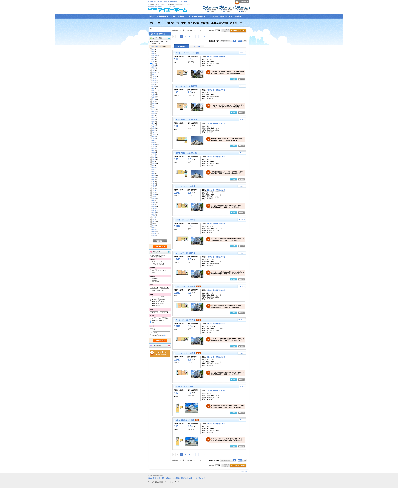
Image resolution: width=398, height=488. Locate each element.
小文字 (154, 126)
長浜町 (154, 196)
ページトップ (246, 471)
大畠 (153, 84)
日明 (153, 204)
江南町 (154, 78)
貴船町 (154, 103)
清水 (153, 109)
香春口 (154, 99)
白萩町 (154, 153)
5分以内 (160, 318)
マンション (155, 262)
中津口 (154, 194)
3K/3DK (162, 301)
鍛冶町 (154, 86)
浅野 (153, 53)
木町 (153, 105)
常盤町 (154, 186)
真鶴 (153, 215)
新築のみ (154, 335)
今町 (153, 70)
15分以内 (161, 320)
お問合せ (160, 353)
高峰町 (154, 175)
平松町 (154, 209)
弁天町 (154, 213)
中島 (153, 192)
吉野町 (154, 231)
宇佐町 (154, 76)
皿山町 (154, 136)
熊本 (153, 117)
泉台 (153, 64)
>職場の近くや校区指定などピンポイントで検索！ (162, 6)
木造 (153, 270)
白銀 (153, 151)
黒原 (153, 122)
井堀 (153, 68)
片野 (153, 88)
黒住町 (154, 120)
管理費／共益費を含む (158, 290)
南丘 (153, 219)
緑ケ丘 (154, 217)
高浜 (153, 171)
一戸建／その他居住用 (158, 264)
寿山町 (154, 159)
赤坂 (153, 51)
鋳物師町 (154, 72)
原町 (153, 200)
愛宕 (153, 59)
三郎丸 (154, 134)
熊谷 (153, 115)
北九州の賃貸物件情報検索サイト (156, 475)
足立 (153, 62)
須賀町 (154, 163)
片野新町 (154, 91)
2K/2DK (162, 299)
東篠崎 (154, 206)
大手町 (154, 82)
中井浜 (154, 235)
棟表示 (196, 46)
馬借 (153, 202)
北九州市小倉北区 (157, 47)
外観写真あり (155, 281)
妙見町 (154, 225)
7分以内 (166, 318)
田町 (153, 182)
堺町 (153, 132)
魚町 (153, 74)
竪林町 (154, 177)
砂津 (153, 165)
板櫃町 (154, 66)
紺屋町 (154, 128)
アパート (163, 262)
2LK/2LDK (154, 301)
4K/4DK (162, 303)
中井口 (154, 190)
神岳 (153, 101)
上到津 (154, 95)
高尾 (153, 169)
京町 (153, 107)
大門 (153, 184)
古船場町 (154, 211)
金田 (153, 93)
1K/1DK (163, 297)
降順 (244, 41)
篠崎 (153, 142)
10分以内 (154, 320)
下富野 (154, 146)
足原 (153, 57)
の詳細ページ (233, 79)
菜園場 (154, 130)
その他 (153, 272)
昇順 (240, 41)
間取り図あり (155, 279)
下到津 (154, 144)
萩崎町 (154, 198)
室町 (153, 227)
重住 (153, 140)
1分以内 (154, 318)
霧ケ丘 (154, 111)
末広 (153, 161)
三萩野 (154, 221)
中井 (153, 188)
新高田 (154, 157)
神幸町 (154, 155)
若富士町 (154, 233)
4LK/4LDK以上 (156, 305)
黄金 (153, 124)
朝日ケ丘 (154, 55)
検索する (160, 246)
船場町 (154, 167)
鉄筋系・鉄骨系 (161, 270)
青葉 (153, 49)
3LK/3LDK (154, 303)
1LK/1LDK (154, 299)
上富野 (154, 97)
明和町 (154, 229)
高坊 (153, 173)
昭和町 (154, 149)
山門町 (154, 138)
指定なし (154, 322)
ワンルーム (155, 297)
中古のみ (160, 335)
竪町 (153, 180)
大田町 (154, 80)
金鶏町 (154, 113)
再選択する (160, 241)
